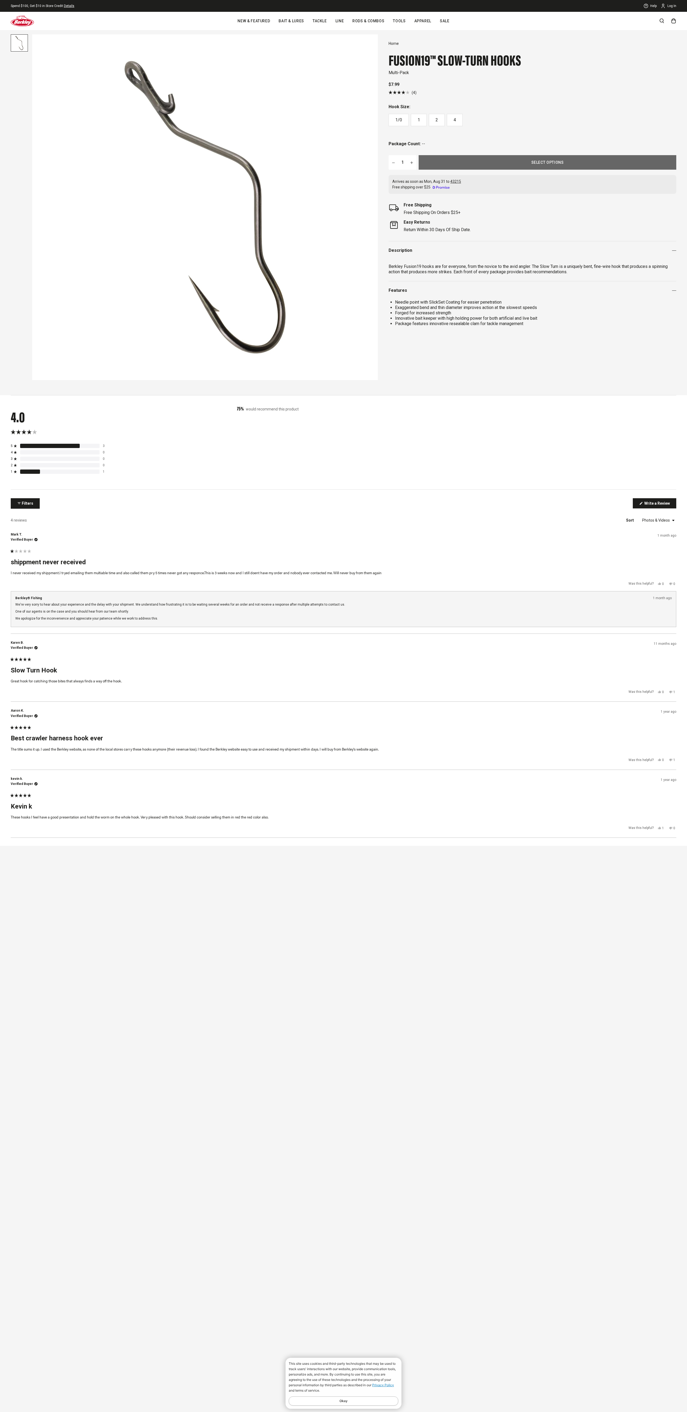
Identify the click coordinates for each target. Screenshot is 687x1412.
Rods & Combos (368, 21)
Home (394, 43)
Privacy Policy (383, 1385)
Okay (343, 1401)
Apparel (422, 21)
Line (339, 21)
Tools (399, 21)
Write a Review (660, 504)
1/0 (398, 119)
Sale (445, 21)
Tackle (320, 21)
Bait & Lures (291, 21)
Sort (630, 520)
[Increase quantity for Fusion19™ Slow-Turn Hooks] (411, 162)
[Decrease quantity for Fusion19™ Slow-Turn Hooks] (393, 162)
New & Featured (253, 21)
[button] (402, 92)
